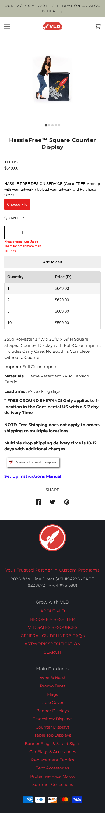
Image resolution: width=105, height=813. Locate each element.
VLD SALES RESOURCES (52, 627)
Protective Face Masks (52, 776)
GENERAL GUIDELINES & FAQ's (53, 635)
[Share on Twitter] (52, 502)
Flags (52, 694)
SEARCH (52, 652)
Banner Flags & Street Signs (52, 743)
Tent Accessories (52, 768)
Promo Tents (52, 686)
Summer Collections (52, 784)
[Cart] (98, 26)
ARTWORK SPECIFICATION (52, 643)
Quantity (14, 218)
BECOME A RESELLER (52, 619)
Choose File (17, 204)
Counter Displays (52, 727)
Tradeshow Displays (52, 718)
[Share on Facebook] (38, 502)
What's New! (52, 677)
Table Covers (52, 702)
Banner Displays (52, 710)
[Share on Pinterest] (67, 502)
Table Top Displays (52, 735)
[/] (52, 26)
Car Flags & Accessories (52, 751)
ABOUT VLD (52, 611)
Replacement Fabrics (52, 759)
